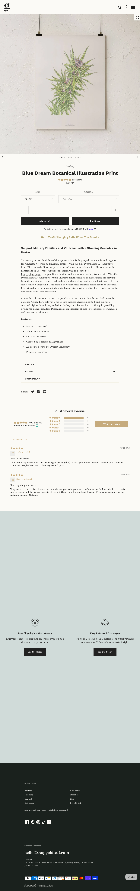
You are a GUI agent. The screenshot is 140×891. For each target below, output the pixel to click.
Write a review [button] (111, 424)
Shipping (29, 364)
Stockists (74, 795)
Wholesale (75, 791)
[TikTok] (43, 822)
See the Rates (35, 652)
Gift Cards (29, 803)
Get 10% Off (75, 803)
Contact (28, 799)
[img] (16, 448)
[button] (65, 179)
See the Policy (105, 652)
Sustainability (32, 379)
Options (88, 191)
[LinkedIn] (49, 822)
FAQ (72, 799)
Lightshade (27, 270)
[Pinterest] (32, 822)
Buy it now (95, 221)
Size (38, 191)
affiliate (54, 810)
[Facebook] (27, 822)
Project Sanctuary (30, 274)
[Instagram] (38, 822)
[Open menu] (133, 7)
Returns (29, 372)
